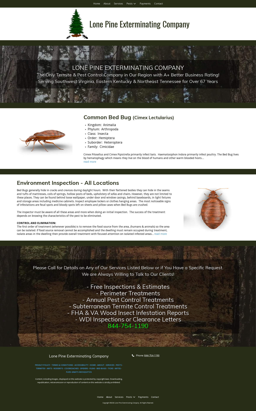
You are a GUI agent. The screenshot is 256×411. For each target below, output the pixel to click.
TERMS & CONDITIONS (62, 365)
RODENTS (58, 368)
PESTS (119, 365)
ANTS (49, 368)
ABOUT (100, 365)
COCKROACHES (71, 368)
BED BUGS (102, 368)
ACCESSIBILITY (81, 365)
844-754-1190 (151, 355)
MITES (118, 368)
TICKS (110, 368)
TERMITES (40, 368)
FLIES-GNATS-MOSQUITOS (79, 372)
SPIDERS (84, 368)
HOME (93, 365)
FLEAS (92, 368)
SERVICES (110, 365)
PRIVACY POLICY (42, 365)
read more (90, 161)
